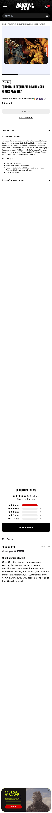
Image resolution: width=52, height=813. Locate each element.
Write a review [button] (26, 527)
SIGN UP (13, 807)
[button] (27, 98)
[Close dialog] (48, 790)
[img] (8, 547)
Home (4, 24)
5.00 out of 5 (33, 496)
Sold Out (26, 111)
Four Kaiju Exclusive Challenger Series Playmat (26, 24)
